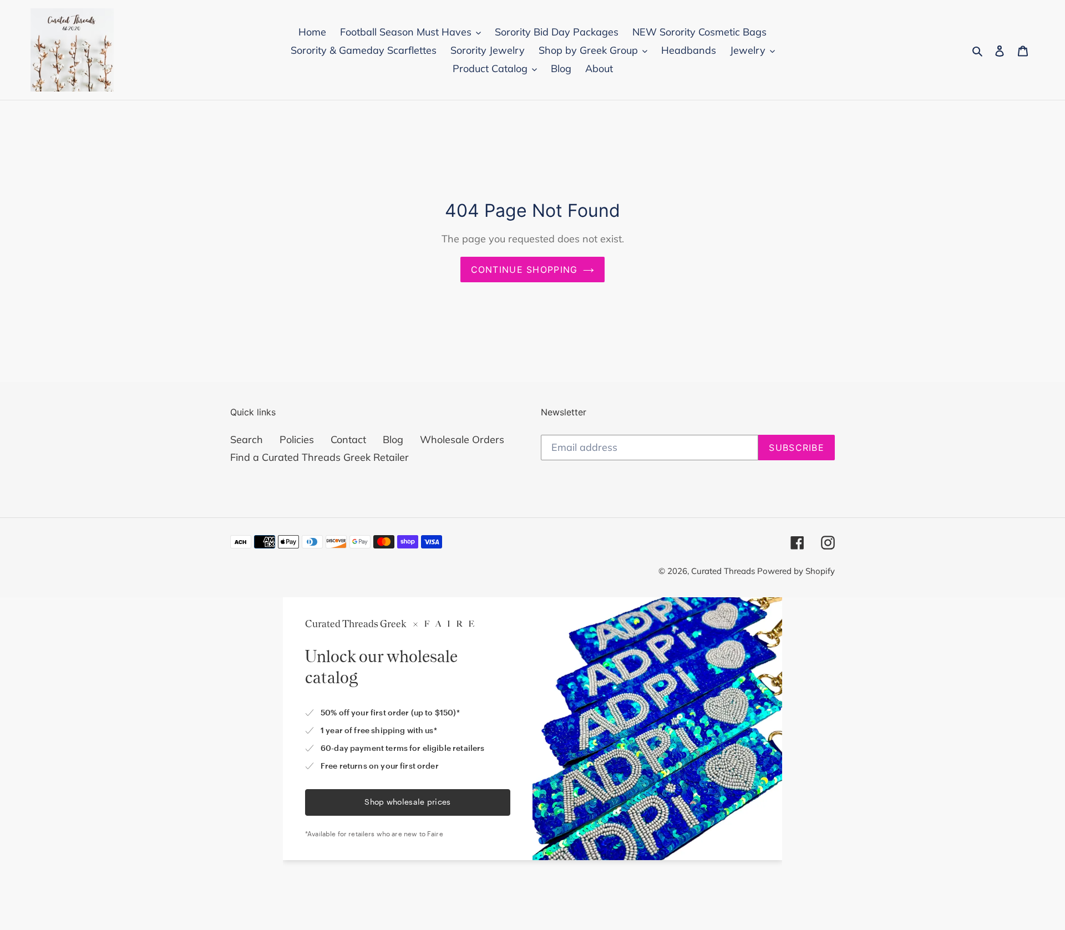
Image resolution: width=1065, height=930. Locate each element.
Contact (348, 439)
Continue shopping (524, 269)
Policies (297, 439)
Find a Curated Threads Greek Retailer (319, 457)
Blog (393, 439)
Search (246, 439)
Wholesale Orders (462, 439)
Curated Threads (724, 571)
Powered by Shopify (796, 571)
